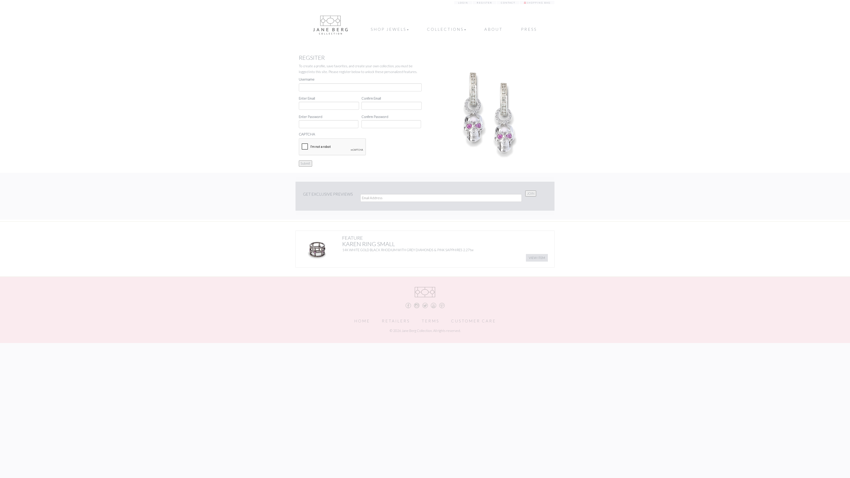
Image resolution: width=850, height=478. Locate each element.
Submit (305, 163)
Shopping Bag (539, 2)
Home (362, 320)
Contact (508, 2)
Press (529, 29)
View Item (537, 258)
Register (484, 2)
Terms (430, 320)
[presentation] (332, 147)
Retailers (396, 320)
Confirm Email (371, 98)
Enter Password (310, 117)
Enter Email (307, 98)
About (493, 29)
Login (463, 2)
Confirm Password (374, 117)
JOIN (530, 193)
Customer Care (473, 320)
